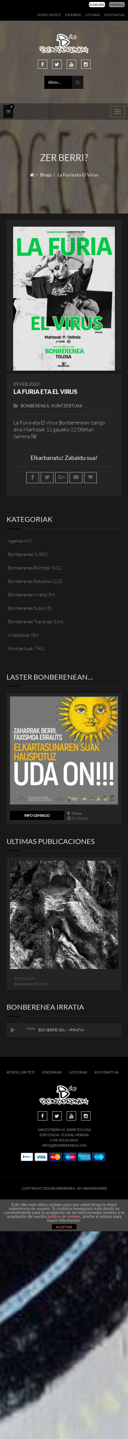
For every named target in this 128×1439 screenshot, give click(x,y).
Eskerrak (73, 15)
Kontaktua (114, 15)
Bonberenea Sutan (26, 608)
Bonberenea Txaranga (30, 621)
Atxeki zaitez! (49, 15)
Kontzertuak (67, 405)
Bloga (46, 174)
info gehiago (37, 815)
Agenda (15, 541)
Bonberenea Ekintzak (29, 567)
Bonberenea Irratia (27, 594)
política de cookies (64, 1216)
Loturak (92, 15)
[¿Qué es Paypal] (27, 1157)
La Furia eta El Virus (45, 391)
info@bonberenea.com (64, 1145)
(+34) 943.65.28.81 (64, 1140)
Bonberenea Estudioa (29, 581)
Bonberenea (35, 405)
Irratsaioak (19, 635)
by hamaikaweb (92, 1188)
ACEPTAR (64, 1227)
